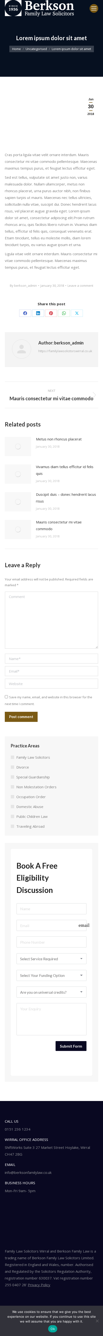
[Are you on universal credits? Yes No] (52, 992)
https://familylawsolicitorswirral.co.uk (65, 351)
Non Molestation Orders (36, 786)
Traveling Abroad (30, 826)
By (23, 285)
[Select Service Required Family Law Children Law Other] (52, 958)
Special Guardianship (33, 777)
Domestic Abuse (29, 806)
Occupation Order (31, 796)
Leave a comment (80, 285)
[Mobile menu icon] (94, 8)
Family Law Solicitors (33, 757)
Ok (53, 1329)
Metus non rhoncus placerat (59, 439)
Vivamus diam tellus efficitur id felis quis (64, 470)
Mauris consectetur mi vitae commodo (59, 525)
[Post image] (18, 446)
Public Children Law (32, 816)
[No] (97, 1320)
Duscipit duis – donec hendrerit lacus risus (66, 497)
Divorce (22, 767)
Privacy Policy (39, 1284)
